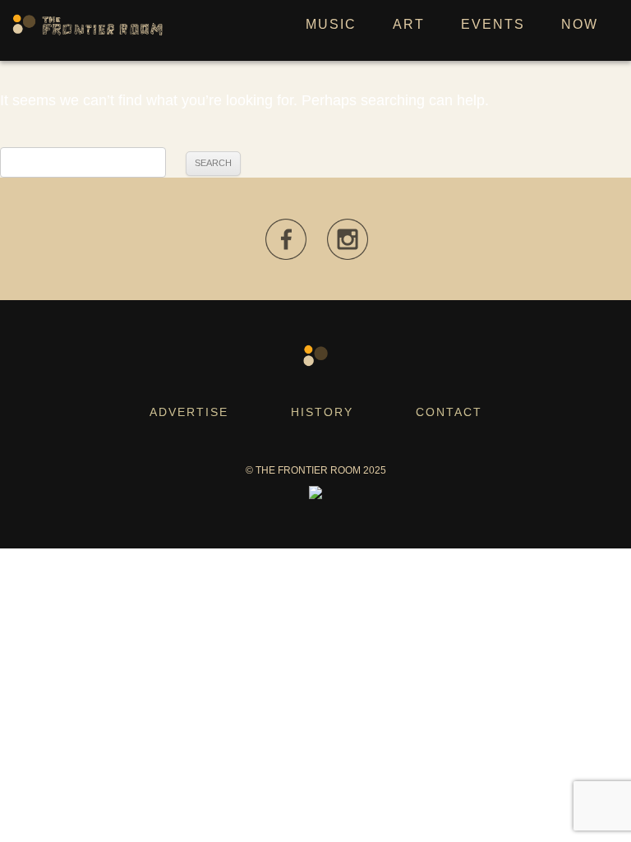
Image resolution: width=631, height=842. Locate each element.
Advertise (189, 412)
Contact (449, 412)
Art (409, 24)
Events (493, 24)
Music (331, 24)
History (322, 412)
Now (579, 24)
